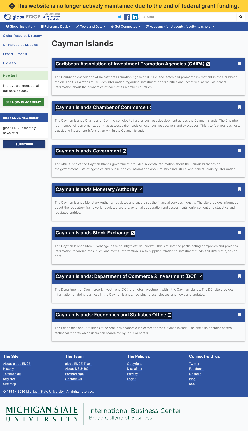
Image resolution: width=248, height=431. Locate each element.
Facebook (196, 369)
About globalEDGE (17, 364)
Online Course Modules (20, 45)
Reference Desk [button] (56, 26)
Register (9, 379)
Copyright (134, 364)
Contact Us (73, 379)
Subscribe (24, 144)
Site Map (9, 384)
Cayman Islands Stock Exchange (95, 233)
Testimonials (12, 374)
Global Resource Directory (22, 35)
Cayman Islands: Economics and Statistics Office (114, 315)
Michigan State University (45, 391)
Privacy (132, 374)
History (8, 369)
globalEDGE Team (78, 364)
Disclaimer (134, 369)
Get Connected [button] (126, 26)
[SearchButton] (241, 17)
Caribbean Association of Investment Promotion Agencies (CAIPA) (133, 64)
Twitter (194, 364)
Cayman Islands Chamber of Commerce (103, 107)
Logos (131, 379)
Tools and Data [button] (91, 26)
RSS (192, 384)
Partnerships (74, 374)
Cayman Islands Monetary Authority (99, 189)
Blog (192, 379)
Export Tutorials (15, 54)
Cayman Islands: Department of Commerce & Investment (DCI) (129, 276)
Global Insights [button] (21, 26)
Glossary (9, 63)
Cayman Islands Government (91, 151)
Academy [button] (180, 26)
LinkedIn (195, 374)
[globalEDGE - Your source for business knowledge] (32, 17)
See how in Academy (23, 102)
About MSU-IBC (76, 369)
